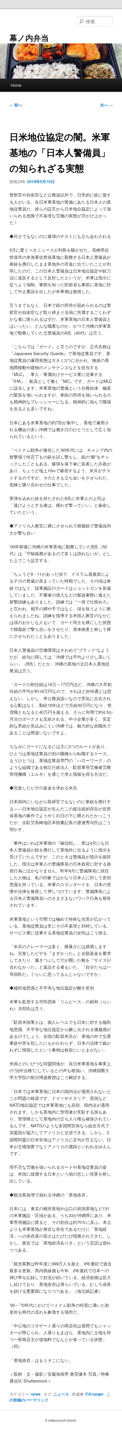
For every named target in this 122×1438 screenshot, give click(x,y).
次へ (106, 105)
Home (16, 85)
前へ (15, 105)
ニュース (61, 1394)
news (36, 1394)
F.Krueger (95, 1394)
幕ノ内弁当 (29, 37)
